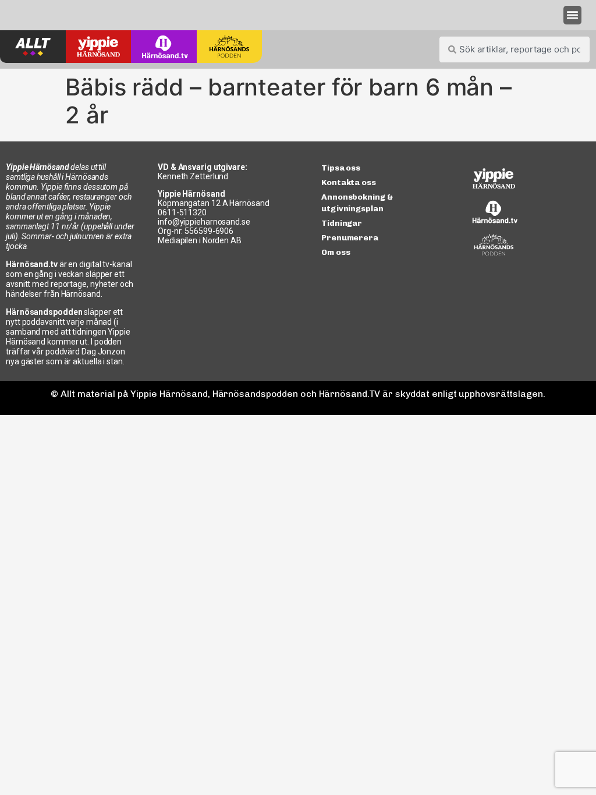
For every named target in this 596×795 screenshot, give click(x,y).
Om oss (335, 252)
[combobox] (514, 49)
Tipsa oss (340, 168)
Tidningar (341, 223)
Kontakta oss (348, 182)
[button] (572, 15)
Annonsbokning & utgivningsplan (357, 203)
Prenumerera (349, 238)
